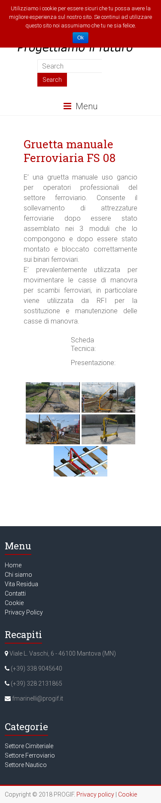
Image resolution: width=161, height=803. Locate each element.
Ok (80, 38)
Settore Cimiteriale (29, 746)
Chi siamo (18, 574)
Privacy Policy (24, 612)
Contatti (15, 593)
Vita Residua (21, 584)
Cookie (14, 602)
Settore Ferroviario (30, 755)
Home (13, 565)
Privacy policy (95, 794)
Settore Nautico (26, 764)
